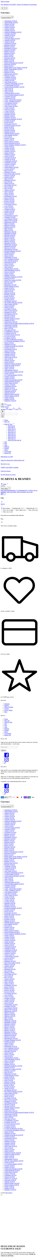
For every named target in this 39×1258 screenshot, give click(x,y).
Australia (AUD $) (6, 17)
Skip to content (5, 1)
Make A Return (8, 707)
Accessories (7, 451)
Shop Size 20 (12, 437)
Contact (6, 708)
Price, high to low (8, 492)
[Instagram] (6, 761)
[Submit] (2, 416)
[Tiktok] (5, 763)
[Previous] (2, 8)
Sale (5, 442)
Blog (5, 712)
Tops (5, 445)
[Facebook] (6, 756)
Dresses (6, 448)
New (5, 443)
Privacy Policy (8, 710)
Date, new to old (27, 492)
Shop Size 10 (12, 429)
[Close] (2, 411)
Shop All (6, 421)
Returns (6, 705)
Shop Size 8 (11, 427)
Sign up (3, 750)
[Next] (6, 8)
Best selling (4, 490)
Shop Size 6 (11, 426)
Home (6, 420)
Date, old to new (18, 492)
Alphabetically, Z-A (24, 490)
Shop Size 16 (12, 434)
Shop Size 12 (12, 430)
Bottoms (6, 446)
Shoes (6, 450)
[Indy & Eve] (5, 406)
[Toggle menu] (2, 404)
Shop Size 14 (12, 432)
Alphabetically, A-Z (13, 490)
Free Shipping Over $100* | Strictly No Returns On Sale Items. (19, 4)
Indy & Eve (8, 1193)
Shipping (7, 704)
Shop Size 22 (12, 438)
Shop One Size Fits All (14, 440)
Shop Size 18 (12, 435)
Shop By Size (8, 424)
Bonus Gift (7, 453)
